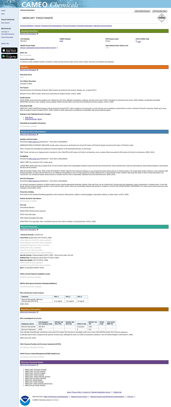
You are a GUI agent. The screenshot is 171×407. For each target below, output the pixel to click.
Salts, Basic (29, 117)
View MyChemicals (7, 34)
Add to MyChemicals (142, 11)
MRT (139, 42)
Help (3, 14)
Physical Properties (69, 26)
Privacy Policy (77, 392)
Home (3, 10)
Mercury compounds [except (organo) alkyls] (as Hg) (38, 48)
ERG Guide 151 (34, 142)
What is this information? (28, 34)
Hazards (37, 26)
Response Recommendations (52, 26)
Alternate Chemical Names (103, 26)
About (69, 392)
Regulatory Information (85, 26)
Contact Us (86, 392)
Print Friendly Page (159, 11)
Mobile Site (5, 43)
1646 (61, 41)
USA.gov (130, 397)
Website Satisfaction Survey (100, 392)
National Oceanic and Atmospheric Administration (107, 397)
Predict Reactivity (7, 37)
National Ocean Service (79, 397)
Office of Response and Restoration (56, 397)
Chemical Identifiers (27, 26)
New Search (5, 23)
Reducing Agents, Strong (33, 119)
